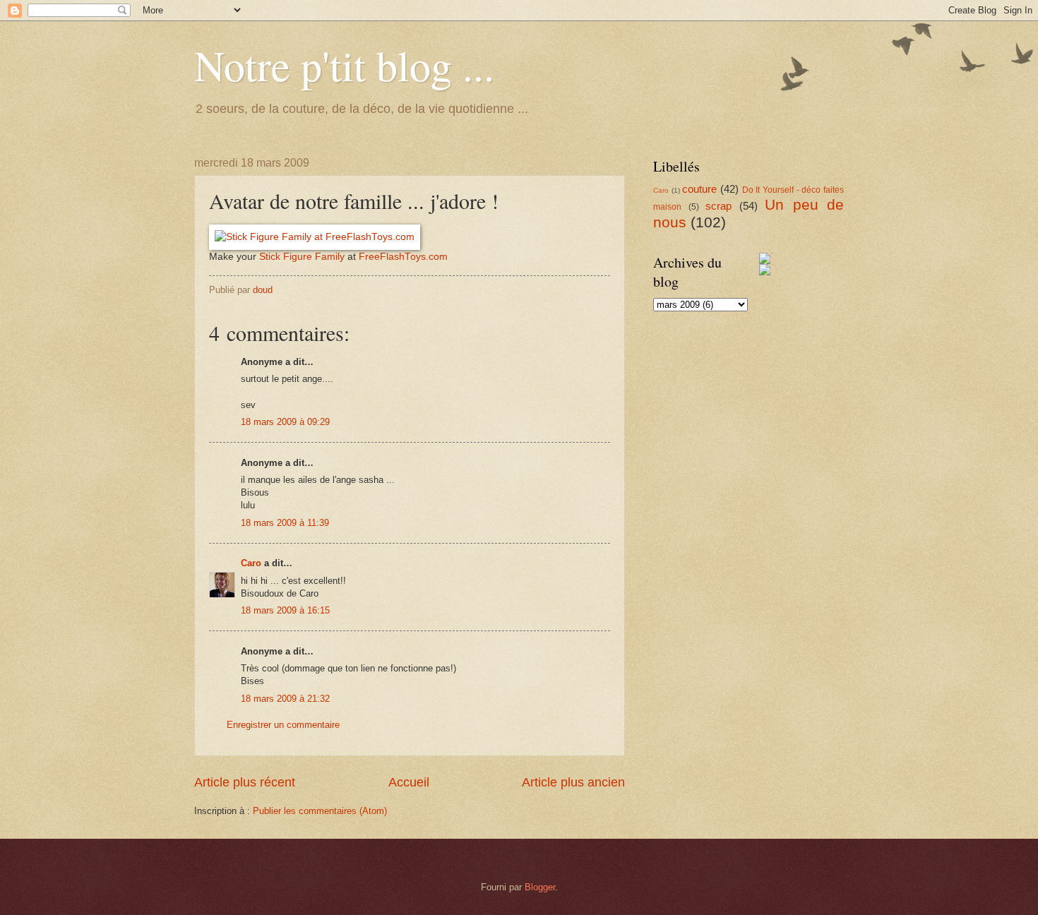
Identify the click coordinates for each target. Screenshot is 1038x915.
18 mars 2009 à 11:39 (285, 523)
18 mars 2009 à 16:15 (285, 610)
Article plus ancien (573, 782)
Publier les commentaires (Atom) (320, 811)
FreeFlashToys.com (403, 256)
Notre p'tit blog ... (344, 65)
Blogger (540, 887)
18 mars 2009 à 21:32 (285, 698)
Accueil (408, 782)
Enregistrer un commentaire (283, 724)
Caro (251, 563)
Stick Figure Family (302, 256)
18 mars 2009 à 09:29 (285, 422)
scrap (718, 206)
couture (699, 189)
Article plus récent (244, 782)
